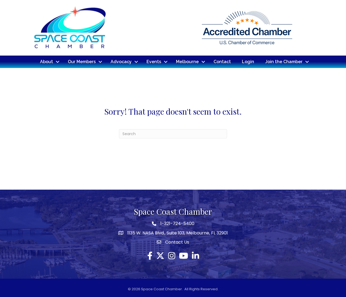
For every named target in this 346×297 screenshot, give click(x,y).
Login (248, 61)
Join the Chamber (283, 61)
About (46, 61)
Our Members (82, 61)
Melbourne (187, 61)
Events (154, 61)
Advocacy (121, 61)
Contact (222, 61)
